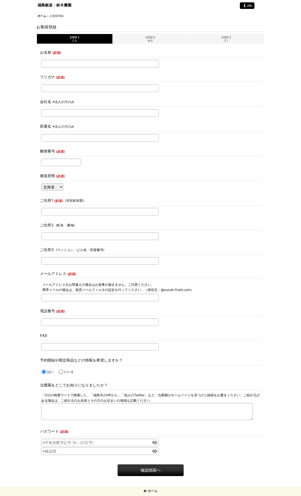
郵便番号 (47, 151)
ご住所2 (47, 225)
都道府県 (47, 175)
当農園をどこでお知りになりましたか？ (74, 385)
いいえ (69, 372)
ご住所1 (46, 200)
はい (50, 372)
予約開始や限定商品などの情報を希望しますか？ (81, 360)
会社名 (45, 101)
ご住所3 (47, 249)
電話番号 (47, 311)
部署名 (45, 126)
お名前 (45, 52)
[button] (247, 5)
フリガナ (47, 77)
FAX (43, 335)
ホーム (153, 491)
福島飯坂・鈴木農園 (54, 5)
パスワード (49, 431)
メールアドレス (53, 273)
